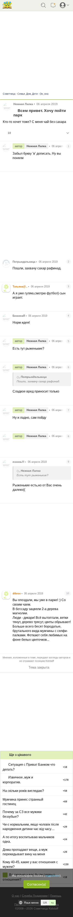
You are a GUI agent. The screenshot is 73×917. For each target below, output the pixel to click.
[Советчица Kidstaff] (7, 7)
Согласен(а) (36, 884)
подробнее (52, 875)
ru (52, 902)
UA (45, 902)
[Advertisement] (36, 711)
